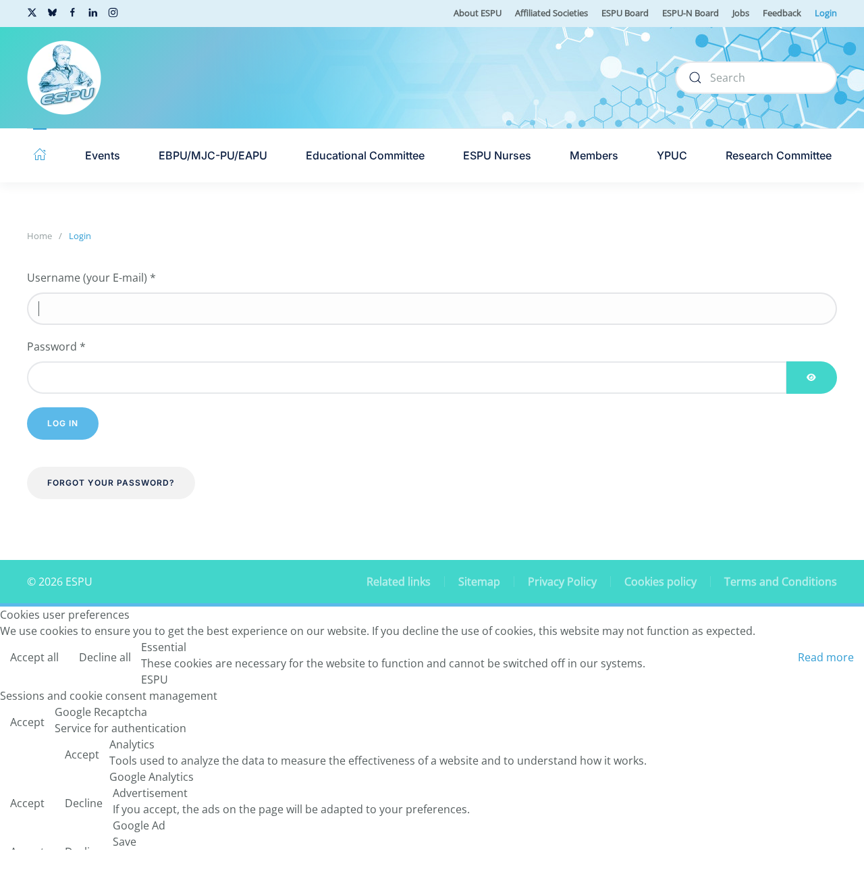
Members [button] (594, 155)
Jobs (740, 13)
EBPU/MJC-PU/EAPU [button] (213, 155)
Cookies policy (660, 581)
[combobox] (756, 77)
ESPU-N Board (690, 13)
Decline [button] (84, 803)
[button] (40, 155)
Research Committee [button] (779, 155)
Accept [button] (27, 722)
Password (56, 346)
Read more (826, 657)
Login (826, 13)
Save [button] (124, 841)
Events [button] (102, 155)
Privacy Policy (562, 581)
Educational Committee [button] (365, 155)
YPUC (672, 155)
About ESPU (478, 13)
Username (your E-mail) (91, 277)
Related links (399, 581)
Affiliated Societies (551, 13)
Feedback (782, 13)
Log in (62, 423)
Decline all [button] (105, 657)
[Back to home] (64, 78)
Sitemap (479, 581)
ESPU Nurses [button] (497, 155)
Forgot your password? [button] (111, 483)
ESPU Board (625, 13)
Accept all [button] (34, 657)
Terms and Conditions (780, 581)
